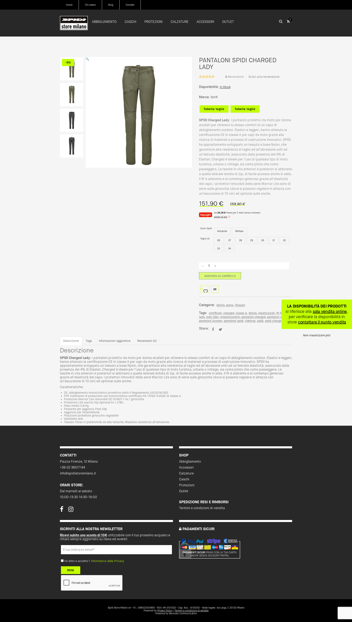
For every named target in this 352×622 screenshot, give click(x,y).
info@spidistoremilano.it (78, 473)
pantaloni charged (253, 317)
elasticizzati (266, 313)
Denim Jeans (225, 305)
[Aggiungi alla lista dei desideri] (204, 289)
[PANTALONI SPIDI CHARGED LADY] (213, 329)
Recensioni (234, 77)
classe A (241, 313)
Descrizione (71, 340)
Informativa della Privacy (107, 561)
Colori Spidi (206, 228)
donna (253, 313)
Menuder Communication (183, 613)
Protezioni (186, 485)
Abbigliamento (190, 461)
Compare (215, 289)
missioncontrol (230, 317)
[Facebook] (61, 510)
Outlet (183, 491)
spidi (260, 320)
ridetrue (250, 320)
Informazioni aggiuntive (114, 340)
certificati (215, 313)
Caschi (184, 479)
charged (228, 313)
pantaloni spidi (233, 320)
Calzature (186, 473)
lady (202, 317)
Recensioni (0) (147, 340)
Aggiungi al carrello (220, 276)
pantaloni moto (277, 317)
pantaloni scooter (210, 320)
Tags (89, 340)
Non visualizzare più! (316, 335)
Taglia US (205, 239)
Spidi (214, 97)
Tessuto (240, 305)
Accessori (186, 467)
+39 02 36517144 (72, 467)
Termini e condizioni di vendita (202, 508)
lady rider (212, 317)
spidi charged (274, 320)
